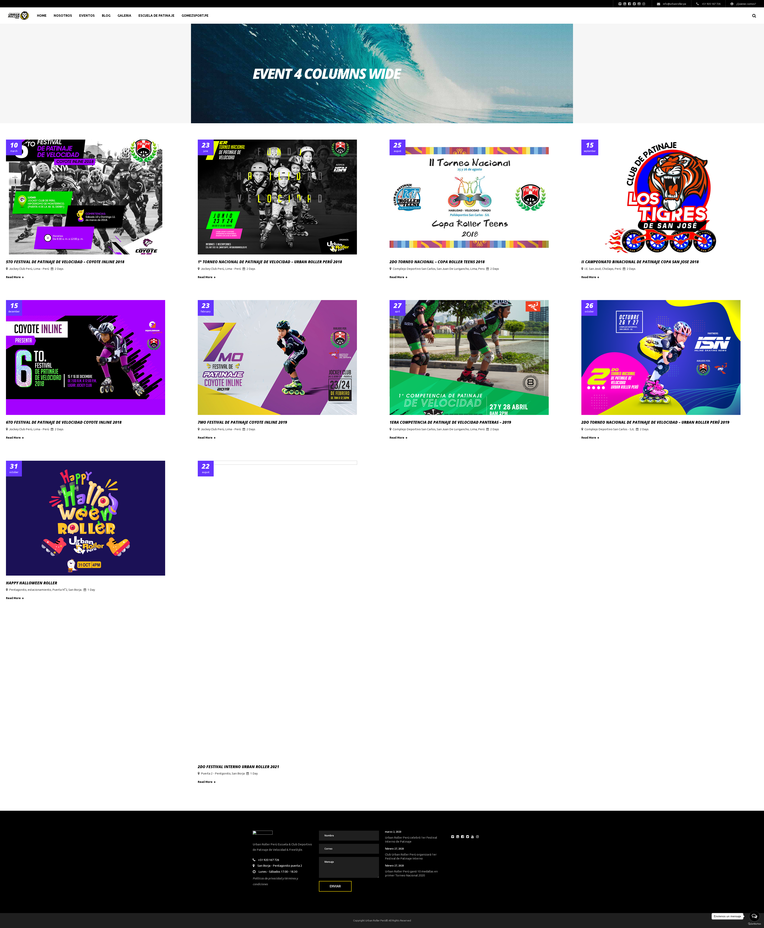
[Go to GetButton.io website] (754, 924)
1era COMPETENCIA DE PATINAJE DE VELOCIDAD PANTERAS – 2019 (450, 422)
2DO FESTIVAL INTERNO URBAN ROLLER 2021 (238, 766)
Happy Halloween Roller (31, 583)
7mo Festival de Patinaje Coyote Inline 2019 (242, 422)
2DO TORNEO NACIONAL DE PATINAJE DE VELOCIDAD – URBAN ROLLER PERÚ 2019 (655, 422)
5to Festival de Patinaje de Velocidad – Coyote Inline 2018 (65, 261)
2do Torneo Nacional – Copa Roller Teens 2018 (437, 261)
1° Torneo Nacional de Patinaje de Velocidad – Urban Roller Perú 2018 (270, 261)
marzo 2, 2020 (393, 831)
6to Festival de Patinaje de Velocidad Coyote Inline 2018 (64, 422)
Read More (13, 277)
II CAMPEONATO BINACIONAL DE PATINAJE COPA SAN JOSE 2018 (640, 261)
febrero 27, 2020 (394, 848)
